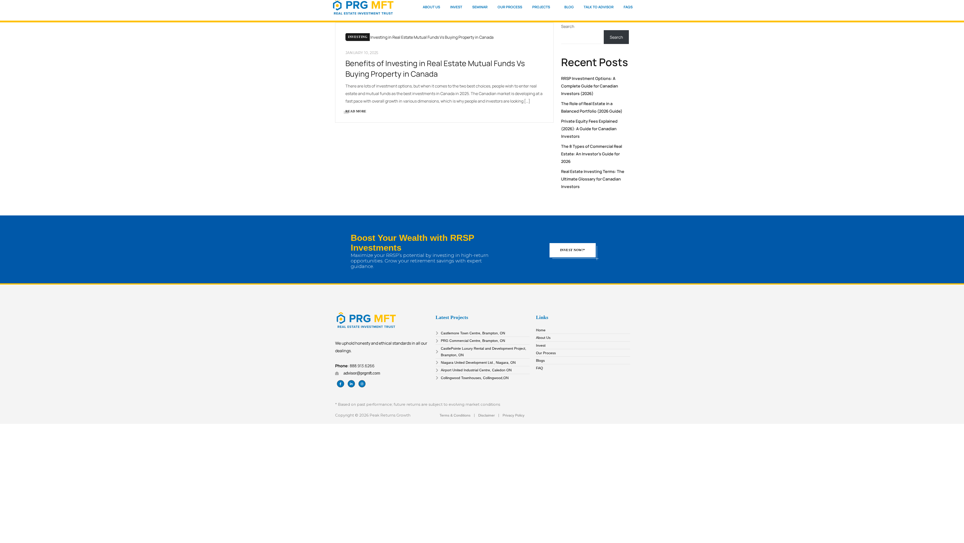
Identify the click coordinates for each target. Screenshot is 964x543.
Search (567, 26)
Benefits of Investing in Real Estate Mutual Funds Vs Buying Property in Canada (435, 68)
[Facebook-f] (340, 383)
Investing (357, 37)
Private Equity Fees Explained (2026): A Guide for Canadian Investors (589, 128)
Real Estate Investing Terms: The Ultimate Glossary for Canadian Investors (592, 179)
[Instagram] (362, 383)
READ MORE (356, 111)
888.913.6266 (362, 366)
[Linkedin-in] (351, 383)
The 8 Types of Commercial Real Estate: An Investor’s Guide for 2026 (591, 154)
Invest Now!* (572, 250)
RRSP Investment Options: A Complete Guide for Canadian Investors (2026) (589, 86)
